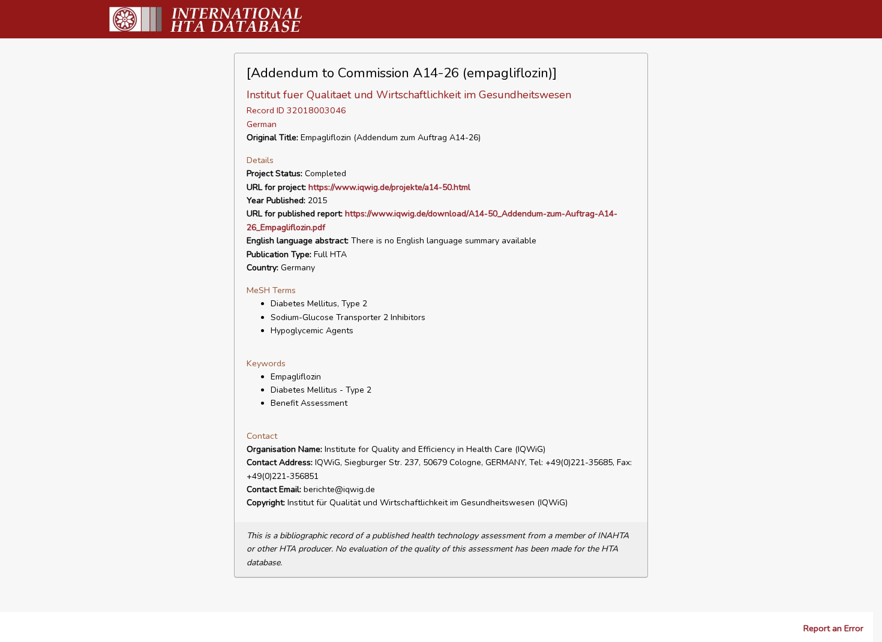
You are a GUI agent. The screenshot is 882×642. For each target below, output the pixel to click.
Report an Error (833, 628)
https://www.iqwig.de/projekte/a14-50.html (389, 187)
